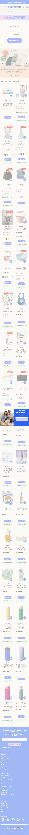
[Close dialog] (28, 409)
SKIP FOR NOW (22, 422)
